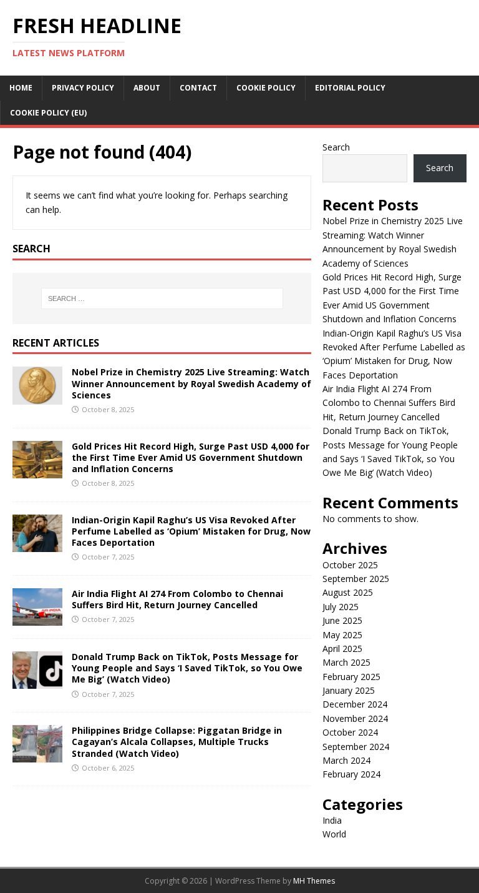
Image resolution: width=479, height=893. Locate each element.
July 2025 (340, 607)
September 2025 (355, 579)
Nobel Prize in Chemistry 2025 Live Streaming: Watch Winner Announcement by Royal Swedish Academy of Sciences (191, 383)
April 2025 (342, 648)
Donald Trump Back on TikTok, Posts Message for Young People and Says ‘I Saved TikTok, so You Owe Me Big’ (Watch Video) (187, 668)
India (332, 820)
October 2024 (350, 732)
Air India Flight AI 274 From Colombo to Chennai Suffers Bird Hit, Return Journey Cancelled (177, 599)
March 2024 (346, 760)
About (146, 87)
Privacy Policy (83, 87)
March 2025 (346, 662)
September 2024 (355, 746)
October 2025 (350, 565)
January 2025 (348, 690)
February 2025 (351, 677)
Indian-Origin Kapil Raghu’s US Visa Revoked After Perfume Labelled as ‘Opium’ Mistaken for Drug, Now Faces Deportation (191, 531)
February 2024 (351, 774)
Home (20, 87)
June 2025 (342, 620)
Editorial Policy (350, 87)
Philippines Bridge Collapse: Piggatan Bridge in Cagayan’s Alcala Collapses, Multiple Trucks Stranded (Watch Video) (177, 741)
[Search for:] (161, 298)
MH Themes (314, 881)
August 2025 (347, 592)
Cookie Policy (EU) (48, 112)
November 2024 (355, 718)
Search (336, 147)
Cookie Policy (266, 87)
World (334, 834)
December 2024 (354, 704)
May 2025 (342, 635)
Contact (198, 87)
